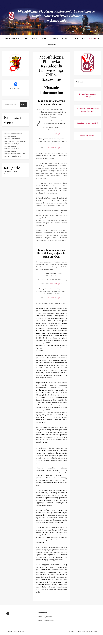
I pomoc (44, 38)
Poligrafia (78, 38)
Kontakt (52, 44)
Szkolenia (7, 174)
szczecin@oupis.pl (55, 134)
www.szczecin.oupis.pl (54, 148)
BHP (33, 38)
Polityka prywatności (45, 617)
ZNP (92, 111)
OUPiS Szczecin (15, 88)
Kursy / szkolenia (59, 38)
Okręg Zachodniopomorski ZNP (87, 123)
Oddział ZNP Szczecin (87, 135)
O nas (25, 38)
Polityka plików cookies (46, 620)
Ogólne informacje (10, 171)
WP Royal (20, 631)
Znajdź (23, 104)
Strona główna (12, 38)
